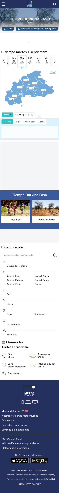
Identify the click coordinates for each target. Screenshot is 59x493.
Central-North (42, 276)
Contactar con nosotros (14, 425)
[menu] (4, 4)
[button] (29, 88)
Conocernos (8, 420)
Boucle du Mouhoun (17, 266)
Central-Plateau (15, 280)
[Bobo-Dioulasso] (11, 95)
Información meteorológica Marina (20, 443)
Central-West (14, 284)
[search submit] (55, 255)
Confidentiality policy (46, 474)
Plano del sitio (42, 470)
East (9, 294)
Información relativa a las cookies (20, 474)
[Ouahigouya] (23, 80)
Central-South (42, 280)
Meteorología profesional (16, 448)
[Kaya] (31, 83)
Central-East (13, 276)
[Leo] (25, 96)
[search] (55, 4)
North (10, 304)
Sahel (10, 314)
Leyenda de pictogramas (15, 429)
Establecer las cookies (16, 479)
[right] (55, 61)
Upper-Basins (14, 324)
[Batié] (20, 104)
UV (28, 114)
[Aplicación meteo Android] (39, 461)
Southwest (40, 314)
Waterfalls (12, 334)
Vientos (18, 114)
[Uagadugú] (28, 88)
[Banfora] (8, 99)
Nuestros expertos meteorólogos (20, 415)
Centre (38, 284)
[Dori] (38, 77)
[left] (4, 61)
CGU (31, 470)
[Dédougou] (17, 87)
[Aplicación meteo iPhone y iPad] (20, 461)
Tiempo (3, 10)
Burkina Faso (11, 10)
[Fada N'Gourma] (40, 90)
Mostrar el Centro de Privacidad (41, 479)
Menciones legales (19, 470)
